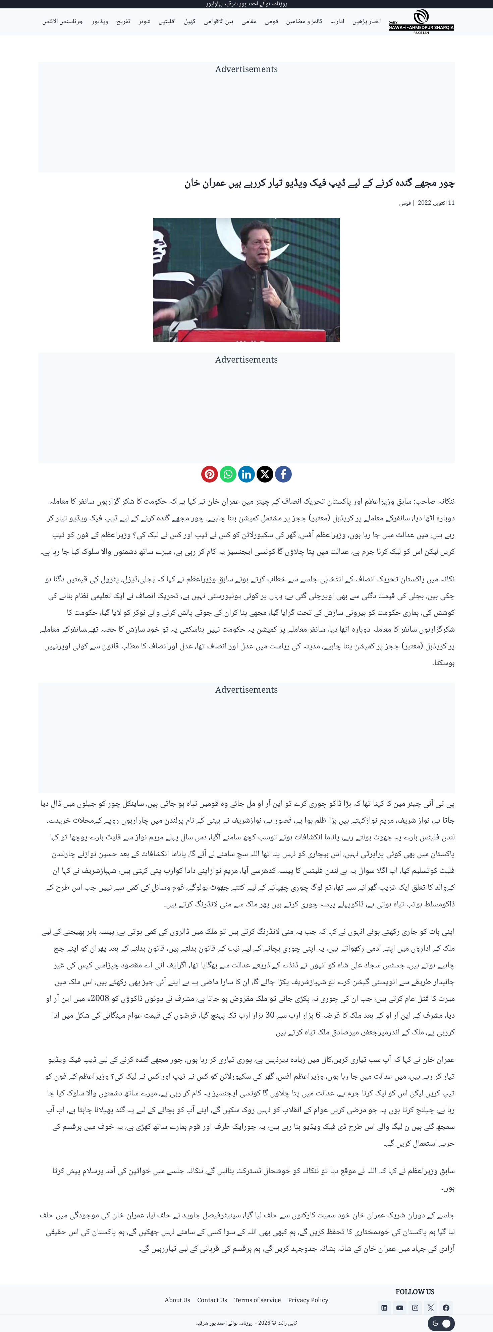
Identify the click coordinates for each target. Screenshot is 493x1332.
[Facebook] (283, 474)
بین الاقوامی (218, 21)
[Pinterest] (209, 474)
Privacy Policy (308, 1301)
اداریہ (337, 21)
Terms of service (257, 1301)
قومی (271, 21)
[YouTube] (399, 1308)
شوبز (145, 21)
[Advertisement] (246, 126)
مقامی (249, 21)
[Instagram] (415, 1308)
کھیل (190, 21)
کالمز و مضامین (304, 21)
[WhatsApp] (228, 474)
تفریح (123, 21)
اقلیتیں (167, 21)
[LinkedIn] (246, 474)
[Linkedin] (384, 1308)
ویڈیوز (100, 21)
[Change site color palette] (441, 1323)
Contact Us (212, 1301)
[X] (265, 474)
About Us (177, 1301)
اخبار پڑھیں (366, 21)
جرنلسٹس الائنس (63, 21)
